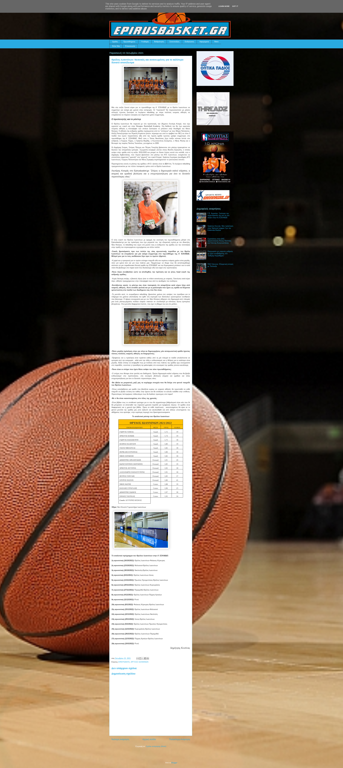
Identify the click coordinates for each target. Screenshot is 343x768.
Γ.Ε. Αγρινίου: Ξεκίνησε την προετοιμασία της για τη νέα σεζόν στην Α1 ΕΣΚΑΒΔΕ (218, 215)
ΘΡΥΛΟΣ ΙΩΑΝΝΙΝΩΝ (139, 662)
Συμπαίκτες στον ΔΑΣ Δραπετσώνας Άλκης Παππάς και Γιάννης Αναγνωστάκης (219, 241)
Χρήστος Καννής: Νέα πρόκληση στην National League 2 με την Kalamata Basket (220, 228)
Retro (216, 42)
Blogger (174, 763)
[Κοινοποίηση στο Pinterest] (147, 658)
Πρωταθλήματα (129, 42)
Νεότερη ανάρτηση (120, 739)
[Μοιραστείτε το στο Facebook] (145, 658)
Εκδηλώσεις (189, 42)
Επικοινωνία (130, 46)
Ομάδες (115, 42)
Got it (235, 6)
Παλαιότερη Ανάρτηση (179, 739)
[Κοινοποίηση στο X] (142, 658)
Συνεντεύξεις (174, 42)
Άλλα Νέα (116, 46)
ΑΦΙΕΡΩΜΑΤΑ (124, 662)
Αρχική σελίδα (149, 739)
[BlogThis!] (140, 658)
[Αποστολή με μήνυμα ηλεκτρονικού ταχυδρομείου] (137, 658)
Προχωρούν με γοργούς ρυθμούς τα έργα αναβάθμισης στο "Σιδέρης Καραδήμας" (220, 253)
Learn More (224, 6)
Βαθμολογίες (159, 42)
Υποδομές (145, 42)
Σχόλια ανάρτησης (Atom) (156, 746)
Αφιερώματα (204, 42)
